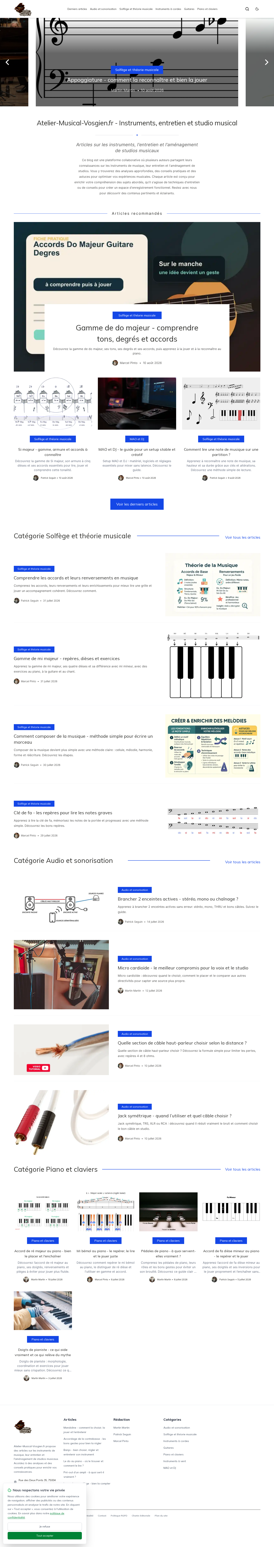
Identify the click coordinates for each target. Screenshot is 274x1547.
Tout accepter (44, 1535)
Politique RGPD (119, 1515)
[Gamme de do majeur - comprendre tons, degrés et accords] (137, 297)
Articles (70, 1419)
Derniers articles (77, 9)
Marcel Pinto (121, 1441)
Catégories (172, 1419)
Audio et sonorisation (103, 9)
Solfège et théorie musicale (136, 9)
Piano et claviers (207, 9)
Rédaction (122, 1419)
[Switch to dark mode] (257, 9)
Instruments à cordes (168, 9)
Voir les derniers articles (137, 504)
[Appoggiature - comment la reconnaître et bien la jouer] (137, 62)
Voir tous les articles (242, 537)
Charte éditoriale (141, 1515)
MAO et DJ (137, 439)
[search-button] (247, 9)
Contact (102, 1515)
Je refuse (45, 1526)
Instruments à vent (174, 1461)
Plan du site (161, 1515)
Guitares (189, 9)
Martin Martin (122, 1427)
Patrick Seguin (122, 1434)
